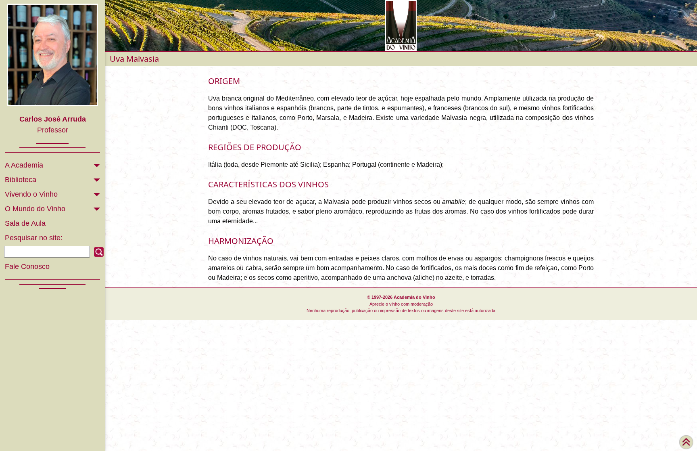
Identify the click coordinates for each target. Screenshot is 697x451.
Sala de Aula (25, 223)
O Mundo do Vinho (35, 209)
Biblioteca (20, 180)
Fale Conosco (27, 266)
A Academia (24, 165)
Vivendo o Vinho (31, 194)
